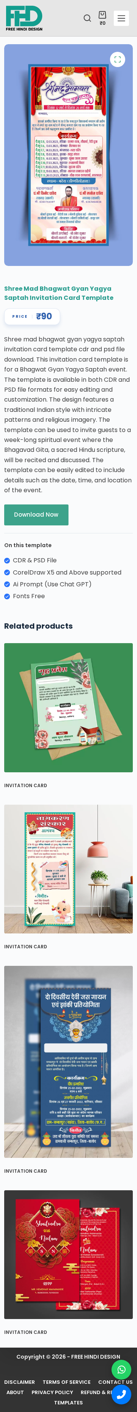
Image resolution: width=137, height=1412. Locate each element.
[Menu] (121, 18)
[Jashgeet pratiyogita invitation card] (68, 1062)
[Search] (87, 18)
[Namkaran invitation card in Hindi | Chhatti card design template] (68, 869)
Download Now (36, 515)
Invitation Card (25, 785)
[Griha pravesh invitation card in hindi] (68, 707)
